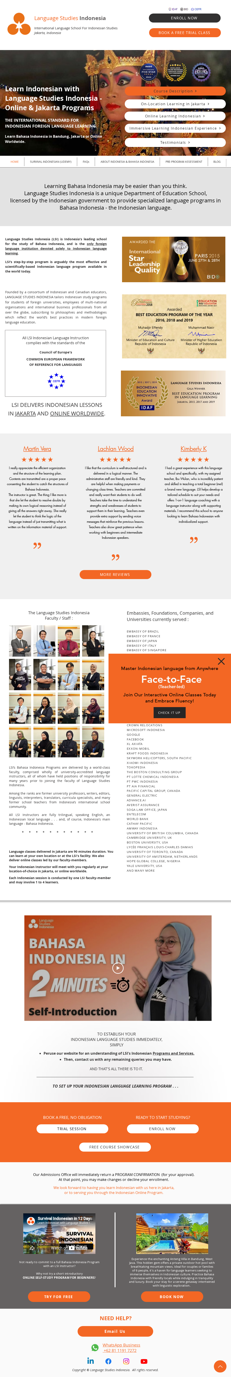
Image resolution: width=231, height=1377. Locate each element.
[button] (221, 661)
